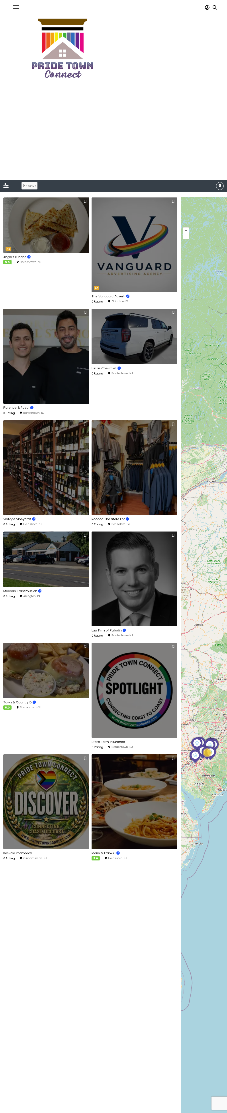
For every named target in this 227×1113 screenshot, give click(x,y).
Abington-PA (120, 301)
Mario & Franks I (104, 853)
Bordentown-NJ (30, 262)
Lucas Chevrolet (104, 368)
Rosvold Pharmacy (17, 853)
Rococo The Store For (109, 519)
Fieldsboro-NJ (32, 524)
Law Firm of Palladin (107, 630)
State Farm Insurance (108, 742)
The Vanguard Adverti (109, 296)
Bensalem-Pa (121, 524)
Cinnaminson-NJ (35, 858)
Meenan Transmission (20, 591)
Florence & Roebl (16, 407)
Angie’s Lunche (15, 257)
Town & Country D (18, 702)
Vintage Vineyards (17, 519)
